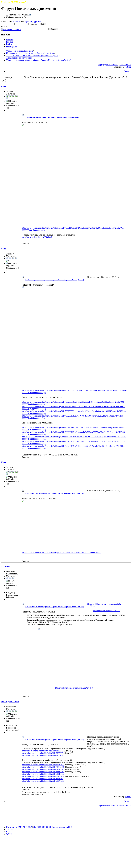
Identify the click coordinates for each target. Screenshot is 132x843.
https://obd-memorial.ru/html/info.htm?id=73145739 (43, 776)
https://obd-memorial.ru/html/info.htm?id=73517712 (43, 772)
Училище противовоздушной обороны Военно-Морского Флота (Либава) (53, 117)
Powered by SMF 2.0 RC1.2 (19, 827)
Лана (3, 86)
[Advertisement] (66, 818)
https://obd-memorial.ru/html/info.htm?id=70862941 (43, 767)
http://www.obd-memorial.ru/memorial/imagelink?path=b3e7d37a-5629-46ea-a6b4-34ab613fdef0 (61, 552)
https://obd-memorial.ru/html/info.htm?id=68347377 (43, 781)
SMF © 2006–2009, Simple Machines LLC (52, 827)
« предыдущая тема (106, 64)
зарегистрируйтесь (32, 21)
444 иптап (5, 566)
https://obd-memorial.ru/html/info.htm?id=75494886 (76, 688)
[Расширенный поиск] (11, 29)
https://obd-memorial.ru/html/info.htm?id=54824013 (43, 769)
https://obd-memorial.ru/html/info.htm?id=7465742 (42, 755)
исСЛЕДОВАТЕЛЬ (10, 701)
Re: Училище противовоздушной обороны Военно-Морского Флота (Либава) (54, 280)
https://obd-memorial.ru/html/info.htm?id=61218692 (43, 765)
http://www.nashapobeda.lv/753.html (37, 237)
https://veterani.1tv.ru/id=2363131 (106, 611)
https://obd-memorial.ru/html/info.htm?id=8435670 (42, 751)
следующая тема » (123, 64)
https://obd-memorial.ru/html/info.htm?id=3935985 (42, 753)
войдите (16, 21)
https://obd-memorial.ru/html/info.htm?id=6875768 (42, 779)
